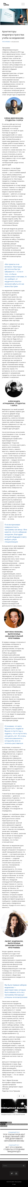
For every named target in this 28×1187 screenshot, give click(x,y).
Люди (9, 1122)
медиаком (9, 1124)
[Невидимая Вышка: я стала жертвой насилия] (14, 1108)
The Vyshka (6, 42)
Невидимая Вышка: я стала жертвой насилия (13, 1114)
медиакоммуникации (20, 1124)
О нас (14, 1184)
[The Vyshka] (8, 4)
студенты (3, 1126)
